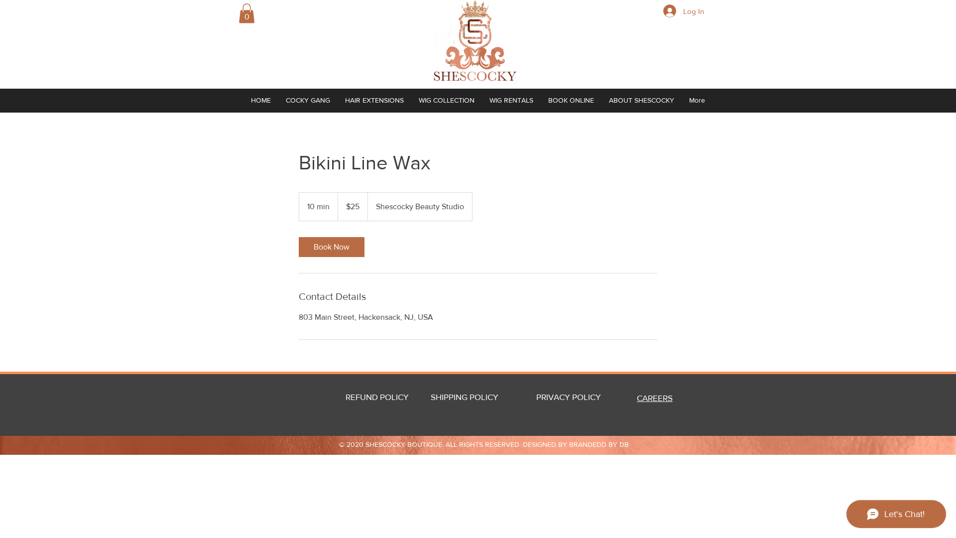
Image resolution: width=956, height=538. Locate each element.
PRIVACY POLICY (578, 397)
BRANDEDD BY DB (599, 444)
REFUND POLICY (377, 397)
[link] (331, 247)
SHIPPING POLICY (464, 397)
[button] (247, 13)
